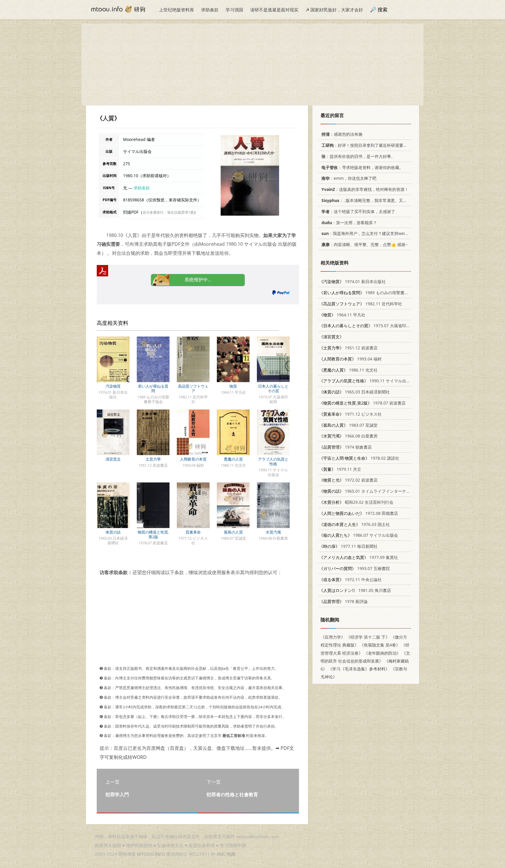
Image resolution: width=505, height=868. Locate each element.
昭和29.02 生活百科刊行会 (356, 502)
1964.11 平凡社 (342, 315)
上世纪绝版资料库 (176, 10)
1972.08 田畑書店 (358, 513)
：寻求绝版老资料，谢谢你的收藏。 (362, 167)
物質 (233, 386)
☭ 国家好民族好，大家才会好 (334, 10)
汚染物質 (113, 386)
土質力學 (153, 459)
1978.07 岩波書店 (362, 403)
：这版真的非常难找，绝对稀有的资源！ (365, 189)
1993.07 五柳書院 (354, 568)
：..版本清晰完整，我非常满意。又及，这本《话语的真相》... (386, 200)
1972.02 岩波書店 (348, 480)
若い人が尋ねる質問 (153, 388)
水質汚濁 (273, 532)
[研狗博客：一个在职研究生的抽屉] (118, 9)
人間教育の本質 (193, 459)
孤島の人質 (233, 532)
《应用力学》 (333, 637)
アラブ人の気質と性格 (273, 461)
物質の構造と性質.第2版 (153, 534)
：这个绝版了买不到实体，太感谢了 (358, 211)
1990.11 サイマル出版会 (366, 381)
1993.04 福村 (350, 359)
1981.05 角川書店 (355, 590)
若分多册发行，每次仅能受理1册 (168, 212)
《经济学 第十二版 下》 (368, 637)
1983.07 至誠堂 (348, 425)
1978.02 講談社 (359, 458)
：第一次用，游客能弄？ (349, 222)
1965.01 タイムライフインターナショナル (371, 491)
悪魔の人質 (233, 459)
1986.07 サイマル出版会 (358, 535)
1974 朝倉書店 (345, 447)
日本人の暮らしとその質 (273, 388)
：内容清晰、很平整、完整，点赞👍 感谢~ (364, 244)
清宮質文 (113, 459)
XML (221, 854)
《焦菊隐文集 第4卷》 (380, 645)
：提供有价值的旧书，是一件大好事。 (358, 156)
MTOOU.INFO (151, 854)
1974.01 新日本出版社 (352, 281)
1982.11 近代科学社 (360, 303)
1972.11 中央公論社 (350, 579)
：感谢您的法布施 (341, 134)
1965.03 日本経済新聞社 (354, 392)
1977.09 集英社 (358, 557)
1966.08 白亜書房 (348, 436)
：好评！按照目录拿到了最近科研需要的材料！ (370, 145)
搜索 (383, 9)
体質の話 (113, 532)
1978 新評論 (343, 601)
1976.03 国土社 (354, 524)
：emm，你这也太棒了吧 (348, 178)
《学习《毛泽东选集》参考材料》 (359, 669)
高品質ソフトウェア (193, 388)
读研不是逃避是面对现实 (274, 10)
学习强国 (234, 10)
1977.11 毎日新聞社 (348, 546)
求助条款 (210, 10)
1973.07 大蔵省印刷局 (366, 325)
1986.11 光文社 (348, 370)
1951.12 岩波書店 (348, 348)
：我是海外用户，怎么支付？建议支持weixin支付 (370, 233)
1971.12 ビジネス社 (350, 414)
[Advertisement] (252, 64)
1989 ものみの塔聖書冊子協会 (370, 292)
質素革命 (193, 532)
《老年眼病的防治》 (382, 653)
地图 (231, 854)
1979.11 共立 (340, 469)
